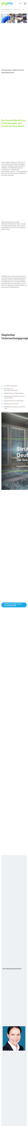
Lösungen (7, 9)
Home (2, 9)
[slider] (3, 493)
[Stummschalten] (2, 495)
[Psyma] (10, 5)
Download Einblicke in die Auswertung (12, 604)
